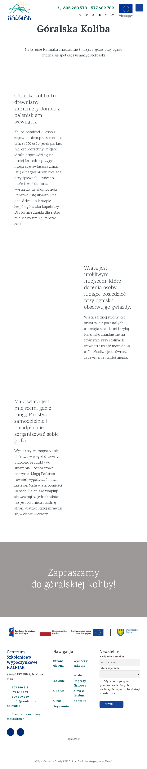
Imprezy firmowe (80, 683)
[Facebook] (11, 732)
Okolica (58, 691)
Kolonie (59, 681)
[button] (139, 7)
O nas (57, 701)
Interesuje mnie (110, 668)
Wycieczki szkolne (81, 664)
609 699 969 (20, 697)
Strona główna (58, 664)
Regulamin (61, 706)
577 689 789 (102, 8)
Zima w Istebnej (79, 693)
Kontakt (80, 701)
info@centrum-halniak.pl (21, 704)
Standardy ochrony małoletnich (23, 717)
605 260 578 (75, 8)
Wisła (78, 675)
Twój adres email (111, 657)
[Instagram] (20, 732)
